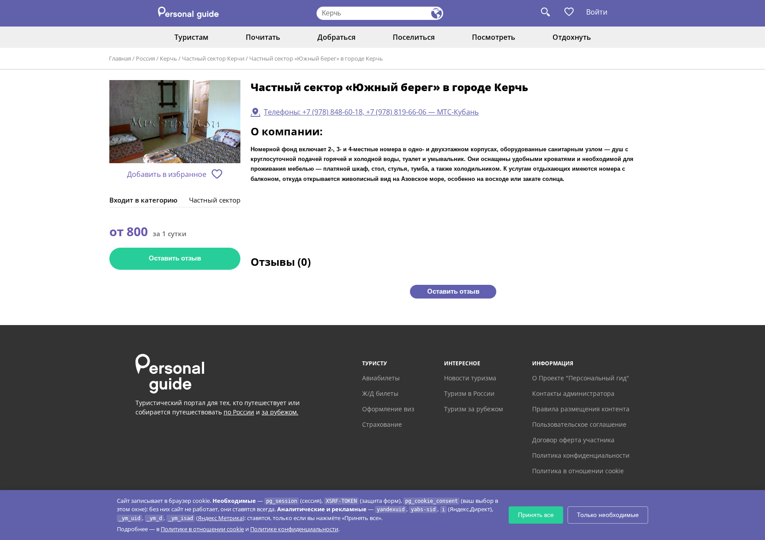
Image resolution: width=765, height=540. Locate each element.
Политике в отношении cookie (202, 529)
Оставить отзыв (175, 258)
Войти (596, 12)
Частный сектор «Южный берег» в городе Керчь (316, 58)
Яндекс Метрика (220, 518)
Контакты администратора (573, 393)
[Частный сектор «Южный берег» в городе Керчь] (174, 122)
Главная (120, 58)
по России (239, 412)
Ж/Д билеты (380, 393)
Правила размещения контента (581, 409)
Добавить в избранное (166, 174)
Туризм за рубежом (473, 409)
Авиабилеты (381, 378)
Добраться (336, 37)
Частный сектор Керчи (213, 58)
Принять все (536, 514)
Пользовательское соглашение (579, 424)
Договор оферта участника (573, 440)
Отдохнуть (571, 37)
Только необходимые (608, 514)
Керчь (168, 58)
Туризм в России (469, 393)
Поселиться (414, 37)
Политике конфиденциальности (294, 529)
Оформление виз (388, 409)
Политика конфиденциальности (581, 455)
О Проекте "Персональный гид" (580, 378)
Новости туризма (470, 378)
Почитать (263, 37)
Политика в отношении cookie (578, 471)
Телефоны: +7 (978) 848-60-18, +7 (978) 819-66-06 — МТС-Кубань (371, 112)
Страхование (382, 424)
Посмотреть (493, 37)
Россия (145, 58)
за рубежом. (280, 412)
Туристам (191, 37)
